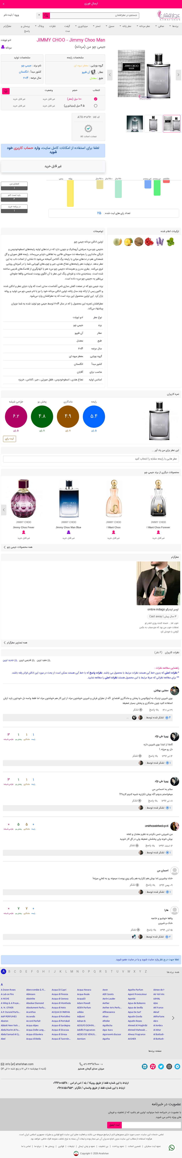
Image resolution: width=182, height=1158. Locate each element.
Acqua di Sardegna (61, 1025)
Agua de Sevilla (135, 1007)
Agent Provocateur (137, 994)
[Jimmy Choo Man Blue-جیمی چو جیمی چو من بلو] (68, 499)
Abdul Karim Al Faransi (10, 1030)
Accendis (30, 1016)
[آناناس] (128, 242)
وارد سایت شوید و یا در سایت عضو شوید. (137, 960)
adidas (80, 1012)
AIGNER (132, 1039)
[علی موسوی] (140, 718)
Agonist (131, 999)
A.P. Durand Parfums (10, 1012)
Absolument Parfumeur (36, 1007)
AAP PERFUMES (9, 1016)
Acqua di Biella (33, 1039)
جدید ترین (8, 660)
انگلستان (23, 72)
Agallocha (107, 1025)
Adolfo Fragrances (86, 1030)
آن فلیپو (86, 72)
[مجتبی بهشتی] (174, 691)
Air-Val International (163, 994)
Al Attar (157, 1030)
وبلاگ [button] (40, 26)
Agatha (106, 1039)
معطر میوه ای (81, 65)
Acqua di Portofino (61, 1016)
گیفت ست (67, 28)
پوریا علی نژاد (161, 736)
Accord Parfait (33, 1021)
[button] (110, 75)
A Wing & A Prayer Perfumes (10, 1003)
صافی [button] (160, 26)
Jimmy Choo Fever (23, 527)
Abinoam (30, 994)
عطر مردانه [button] (144, 26)
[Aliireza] (134, 937)
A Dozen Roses (8, 990)
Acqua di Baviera (34, 1034)
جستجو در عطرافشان (126, 15)
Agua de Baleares (136, 1003)
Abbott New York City (10, 1025)
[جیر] (138, 242)
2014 (25, 78)
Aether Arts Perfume (112, 1007)
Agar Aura (108, 1030)
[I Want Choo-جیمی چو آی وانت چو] (113, 499)
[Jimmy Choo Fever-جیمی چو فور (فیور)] (24, 499)
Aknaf (156, 1012)
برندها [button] (175, 26)
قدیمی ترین (25, 660)
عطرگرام (7, 26)
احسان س (162, 871)
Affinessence (109, 1012)
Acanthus (31, 1012)
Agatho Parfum (135, 990)
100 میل (74, 99)
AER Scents (108, 994)
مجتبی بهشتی (161, 690)
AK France (158, 1007)
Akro (155, 1021)
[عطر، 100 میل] (95, 99)
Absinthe (30, 999)
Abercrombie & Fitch (36, 990)
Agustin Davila (135, 1016)
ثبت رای (9, 439)
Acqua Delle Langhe (36, 1030)
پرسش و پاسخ (25, 28)
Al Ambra (158, 1025)
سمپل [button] (111, 26)
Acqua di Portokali (61, 1021)
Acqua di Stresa (59, 1034)
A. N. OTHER (7, 1007)
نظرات (52, 26)
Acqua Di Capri (59, 990)
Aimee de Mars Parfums (163, 990)
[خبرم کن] (6, 91)
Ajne (155, 1003)
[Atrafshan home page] (168, 16)
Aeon (105, 990)
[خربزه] (118, 242)
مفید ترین (41, 660)
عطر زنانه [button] (126, 26)
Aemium (81, 1039)
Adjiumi (81, 1016)
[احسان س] (174, 871)
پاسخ (152, 710)
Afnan (105, 1016)
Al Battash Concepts (163, 1039)
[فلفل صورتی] (149, 242)
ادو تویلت (6, 40)
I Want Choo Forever (158, 527)
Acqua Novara (84, 990)
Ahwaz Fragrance (136, 1034)
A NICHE (5, 999)
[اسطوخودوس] (159, 242)
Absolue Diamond (35, 1003)
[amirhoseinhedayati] (174, 826)
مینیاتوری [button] (82, 26)
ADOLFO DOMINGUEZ (87, 1025)
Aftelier (106, 1021)
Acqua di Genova (60, 999)
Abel (3, 1039)
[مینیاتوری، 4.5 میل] (95, 106)
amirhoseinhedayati (156, 826)
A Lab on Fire (7, 994)
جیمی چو (26, 65)
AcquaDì (81, 999)
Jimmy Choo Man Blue (68, 527)
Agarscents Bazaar (112, 1034)
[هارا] (174, 911)
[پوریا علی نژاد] (133, 718)
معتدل (93, 78)
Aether (106, 1003)
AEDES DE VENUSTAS (87, 1034)
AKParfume (159, 1016)
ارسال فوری (91, 3)
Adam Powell (83, 1003)
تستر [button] (97, 26)
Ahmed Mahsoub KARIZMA (138, 1030)
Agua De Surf (134, 1012)
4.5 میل (74, 106)
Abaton (4, 1021)
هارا (166, 910)
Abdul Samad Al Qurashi (10, 1034)
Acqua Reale (83, 994)
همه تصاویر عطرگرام (16, 643)
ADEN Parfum (84, 1007)
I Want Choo (114, 527)
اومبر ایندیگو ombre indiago (163, 610)
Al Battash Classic (161, 1034)
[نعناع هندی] (170, 242)
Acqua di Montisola (61, 1003)
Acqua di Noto (59, 1007)
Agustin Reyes (135, 1021)
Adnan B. (81, 1021)
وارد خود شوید (32, 150)
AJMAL (156, 999)
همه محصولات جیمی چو (19, 547)
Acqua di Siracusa (60, 1030)
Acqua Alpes (32, 1025)
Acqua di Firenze (60, 994)
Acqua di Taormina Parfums (61, 1039)
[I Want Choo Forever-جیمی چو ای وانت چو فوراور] (158, 499)
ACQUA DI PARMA (61, 1012)
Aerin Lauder (109, 999)
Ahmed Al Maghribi (137, 1025)
